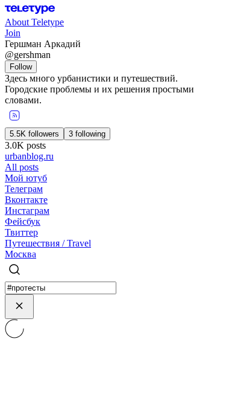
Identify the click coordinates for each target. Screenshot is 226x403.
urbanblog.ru (29, 156)
